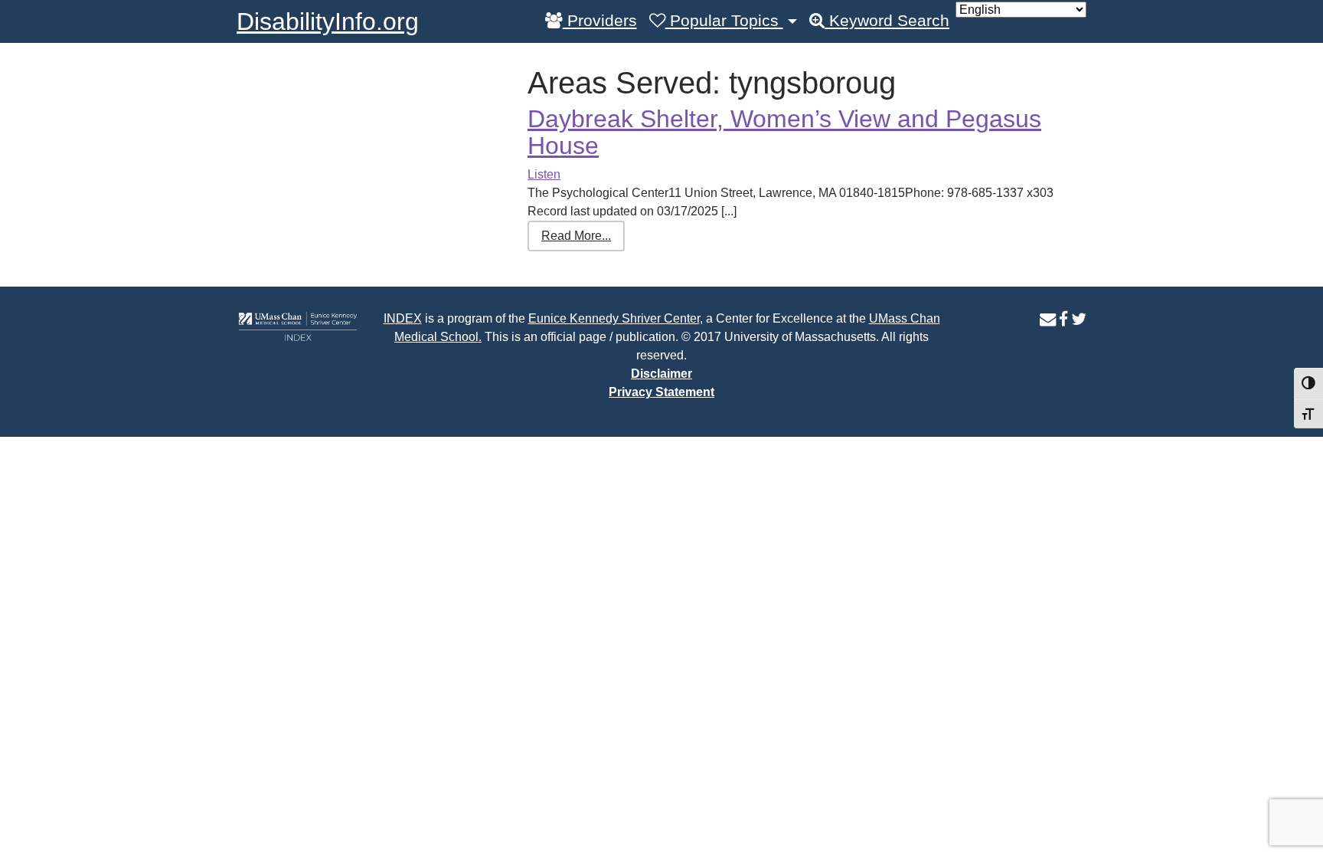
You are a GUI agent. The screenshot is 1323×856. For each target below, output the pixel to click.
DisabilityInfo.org (328, 21)
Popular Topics (724, 20)
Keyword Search (887, 20)
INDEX (403, 318)
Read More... (576, 235)
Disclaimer (661, 373)
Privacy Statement (661, 391)
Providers (600, 20)
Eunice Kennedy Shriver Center (614, 318)
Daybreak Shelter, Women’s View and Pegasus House (784, 132)
